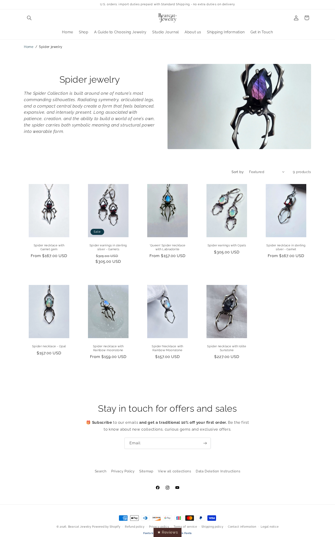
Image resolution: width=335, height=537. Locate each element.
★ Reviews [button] (167, 532)
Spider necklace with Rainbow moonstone (108, 348)
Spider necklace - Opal (49, 346)
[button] (29, 18)
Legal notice (269, 526)
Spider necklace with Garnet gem (49, 247)
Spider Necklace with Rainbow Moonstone (167, 348)
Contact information (242, 526)
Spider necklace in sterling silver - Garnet (285, 247)
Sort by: (238, 172)
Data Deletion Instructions (218, 471)
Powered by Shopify (106, 526)
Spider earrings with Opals (227, 245)
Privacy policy (159, 526)
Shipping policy (212, 526)
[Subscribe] (205, 443)
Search (101, 471)
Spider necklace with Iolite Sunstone (226, 348)
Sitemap (146, 471)
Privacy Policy (123, 471)
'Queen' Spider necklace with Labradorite (167, 247)
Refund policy (135, 526)
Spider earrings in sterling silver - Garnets (108, 247)
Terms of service (185, 526)
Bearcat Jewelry (79, 526)
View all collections (174, 471)
